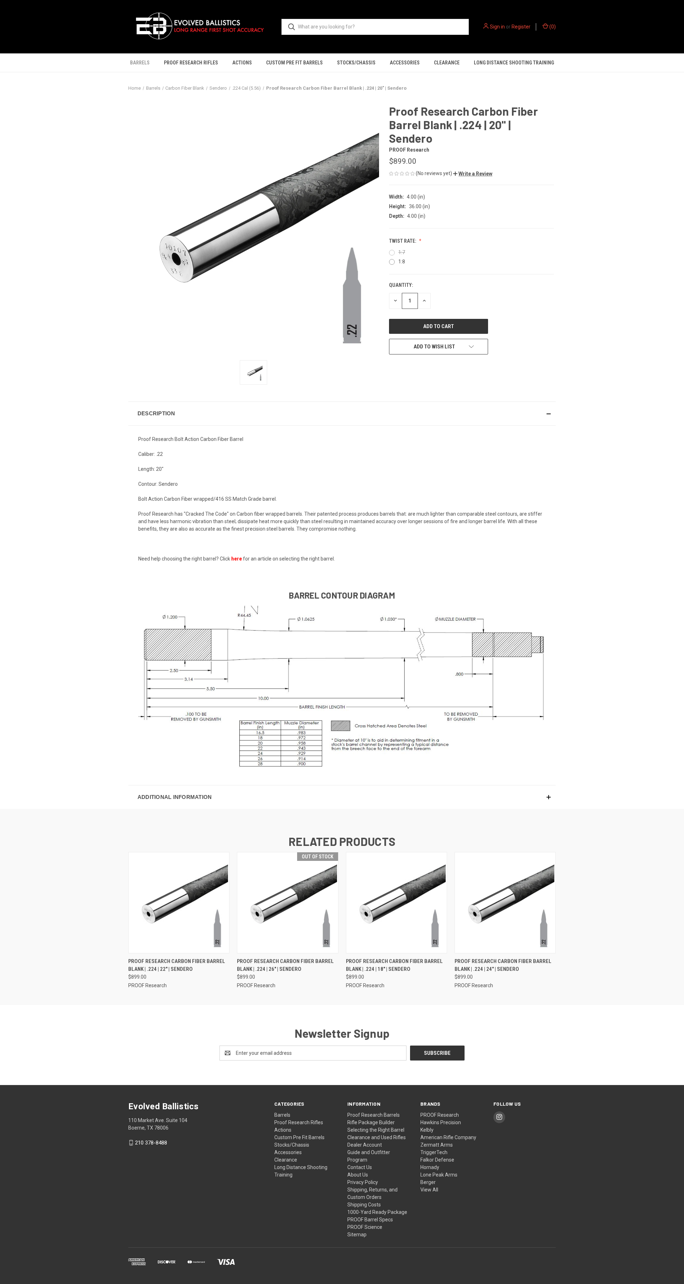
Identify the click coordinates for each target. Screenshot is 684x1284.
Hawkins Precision (440, 1122)
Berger (428, 1182)
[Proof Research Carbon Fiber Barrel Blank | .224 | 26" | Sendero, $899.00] (287, 902)
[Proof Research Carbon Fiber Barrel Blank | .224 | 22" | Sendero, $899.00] (179, 902)
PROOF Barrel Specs (370, 1219)
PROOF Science (364, 1227)
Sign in (497, 27)
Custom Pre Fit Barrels (294, 62)
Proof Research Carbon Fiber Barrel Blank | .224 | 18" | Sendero (394, 965)
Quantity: (401, 285)
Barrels (140, 62)
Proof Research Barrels (373, 1115)
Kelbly (427, 1130)
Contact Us (359, 1167)
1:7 (401, 252)
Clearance (447, 62)
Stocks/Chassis (356, 62)
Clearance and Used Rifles (376, 1137)
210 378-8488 (151, 1143)
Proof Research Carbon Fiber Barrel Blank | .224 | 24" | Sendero (503, 965)
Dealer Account (364, 1145)
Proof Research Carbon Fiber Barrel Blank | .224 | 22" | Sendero (176, 965)
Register (521, 27)
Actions (242, 62)
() (552, 27)
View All (429, 1190)
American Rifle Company (448, 1137)
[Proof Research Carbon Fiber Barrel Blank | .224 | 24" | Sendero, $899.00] (505, 902)
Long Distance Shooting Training (514, 62)
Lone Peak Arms (438, 1175)
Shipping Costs (364, 1204)
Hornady (429, 1167)
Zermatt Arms (436, 1145)
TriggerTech (433, 1152)
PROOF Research (439, 1115)
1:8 (401, 261)
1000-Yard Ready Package (377, 1212)
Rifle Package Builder (371, 1122)
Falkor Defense (437, 1160)
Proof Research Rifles (191, 62)
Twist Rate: (403, 241)
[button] (472, 174)
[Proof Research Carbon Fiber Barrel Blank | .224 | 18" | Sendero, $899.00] (396, 902)
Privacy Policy (362, 1182)
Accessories (405, 62)
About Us (357, 1175)
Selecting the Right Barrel (375, 1130)
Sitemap (357, 1234)
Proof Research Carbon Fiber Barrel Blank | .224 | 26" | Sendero (285, 965)
